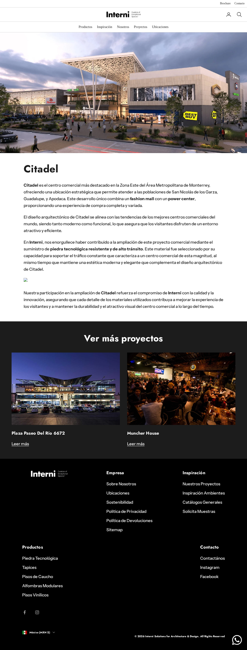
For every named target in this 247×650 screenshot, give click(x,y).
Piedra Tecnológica (40, 558)
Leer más (20, 443)
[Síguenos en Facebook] (24, 612)
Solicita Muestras (199, 511)
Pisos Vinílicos (35, 595)
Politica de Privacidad (126, 511)
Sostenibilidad (119, 502)
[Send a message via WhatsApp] (237, 640)
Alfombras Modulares (42, 585)
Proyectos (140, 27)
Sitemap (114, 529)
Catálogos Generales (202, 502)
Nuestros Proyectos (201, 483)
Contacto (239, 3)
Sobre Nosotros (121, 483)
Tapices (29, 567)
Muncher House (143, 433)
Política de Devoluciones (129, 520)
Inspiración (104, 27)
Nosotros (123, 27)
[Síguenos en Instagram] (37, 612)
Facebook (209, 576)
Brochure (225, 3)
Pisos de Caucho (37, 576)
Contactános (212, 558)
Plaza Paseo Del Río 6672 (38, 433)
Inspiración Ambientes (204, 493)
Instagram (210, 567)
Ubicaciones (160, 27)
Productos (85, 27)
